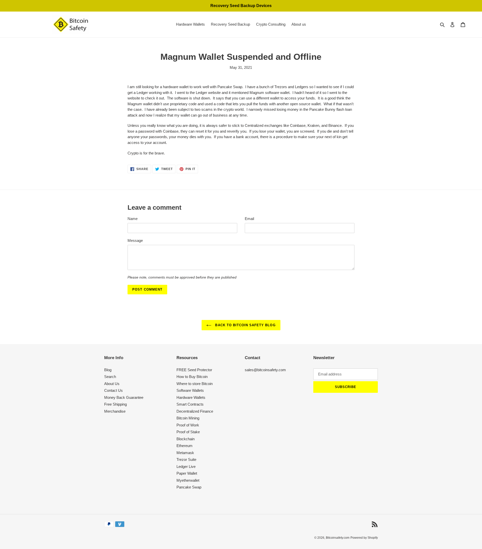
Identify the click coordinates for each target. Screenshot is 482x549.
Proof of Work (187, 425)
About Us (111, 383)
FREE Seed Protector (194, 370)
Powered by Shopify (364, 537)
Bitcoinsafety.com (337, 537)
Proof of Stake (188, 432)
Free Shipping (115, 404)
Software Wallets (190, 390)
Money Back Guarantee (123, 397)
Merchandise (115, 411)
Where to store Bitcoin (194, 383)
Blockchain (185, 439)
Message (135, 240)
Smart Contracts (190, 404)
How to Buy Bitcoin (192, 376)
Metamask (185, 453)
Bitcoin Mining (187, 418)
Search (110, 376)
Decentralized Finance (194, 411)
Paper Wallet (186, 473)
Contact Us (113, 390)
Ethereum (184, 446)
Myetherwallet (187, 480)
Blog (107, 370)
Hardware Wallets (190, 397)
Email (249, 218)
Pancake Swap (188, 487)
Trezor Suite (186, 459)
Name (133, 218)
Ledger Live (186, 466)
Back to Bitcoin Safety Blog (244, 325)
